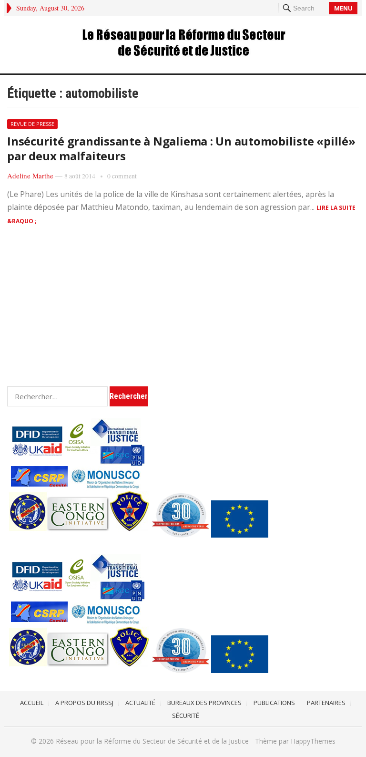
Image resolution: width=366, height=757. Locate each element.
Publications (274, 702)
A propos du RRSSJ (84, 702)
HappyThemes (313, 741)
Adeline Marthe (30, 175)
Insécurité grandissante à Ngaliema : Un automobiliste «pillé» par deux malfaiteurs (181, 148)
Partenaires (326, 702)
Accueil (31, 702)
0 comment (122, 176)
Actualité (140, 702)
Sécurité (185, 715)
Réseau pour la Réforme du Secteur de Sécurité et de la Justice (152, 741)
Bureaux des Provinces (204, 702)
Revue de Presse (32, 123)
